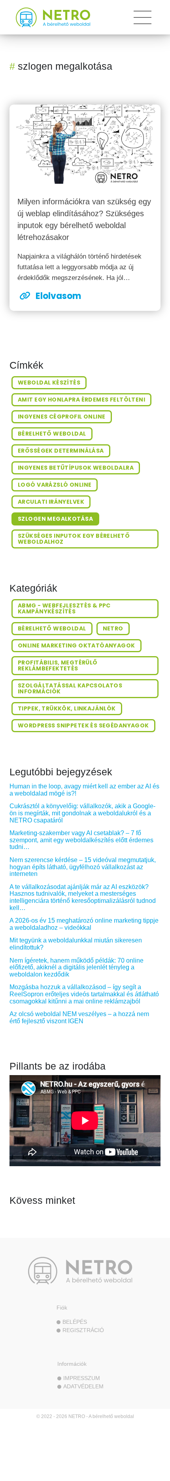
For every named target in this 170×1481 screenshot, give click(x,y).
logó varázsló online (54, 485)
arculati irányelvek (51, 502)
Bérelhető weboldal (52, 628)
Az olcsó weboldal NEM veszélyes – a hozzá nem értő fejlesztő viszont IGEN (79, 1017)
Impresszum (81, 1378)
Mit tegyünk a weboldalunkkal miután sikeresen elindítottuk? (75, 944)
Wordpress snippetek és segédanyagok (83, 725)
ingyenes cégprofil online (62, 417)
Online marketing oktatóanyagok (76, 645)
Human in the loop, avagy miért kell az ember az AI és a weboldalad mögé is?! (84, 790)
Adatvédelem (83, 1386)
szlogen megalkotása (55, 519)
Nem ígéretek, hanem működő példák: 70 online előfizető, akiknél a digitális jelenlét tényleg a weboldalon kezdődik (76, 967)
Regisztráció (83, 1330)
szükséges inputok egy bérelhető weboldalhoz (74, 539)
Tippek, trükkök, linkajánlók (67, 708)
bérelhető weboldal (52, 434)
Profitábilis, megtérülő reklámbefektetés (58, 665)
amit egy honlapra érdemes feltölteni (81, 400)
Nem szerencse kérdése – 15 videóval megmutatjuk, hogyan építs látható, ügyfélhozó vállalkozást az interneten (82, 867)
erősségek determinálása (61, 451)
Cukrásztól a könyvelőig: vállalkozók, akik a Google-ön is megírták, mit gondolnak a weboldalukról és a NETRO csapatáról (82, 813)
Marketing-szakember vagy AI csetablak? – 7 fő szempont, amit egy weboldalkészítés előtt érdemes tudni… (81, 840)
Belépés (74, 1322)
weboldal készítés (49, 382)
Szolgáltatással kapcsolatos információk (70, 688)
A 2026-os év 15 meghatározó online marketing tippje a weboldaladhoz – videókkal (84, 924)
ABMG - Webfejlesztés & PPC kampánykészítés (64, 608)
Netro (113, 628)
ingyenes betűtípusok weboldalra (76, 468)
